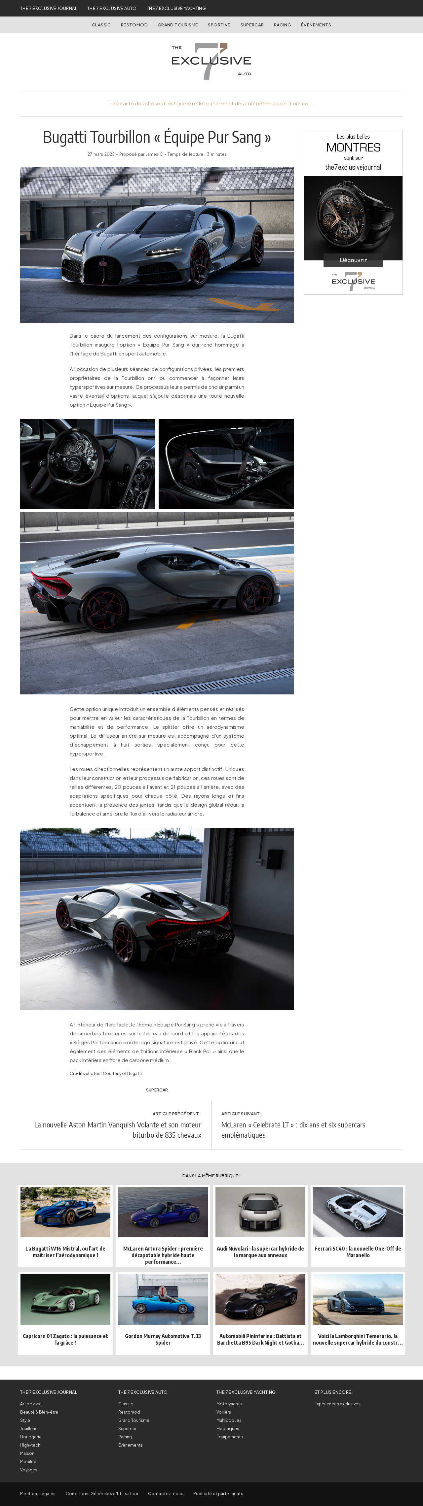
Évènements (316, 24)
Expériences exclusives (338, 1403)
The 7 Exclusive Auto (112, 8)
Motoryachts (229, 1403)
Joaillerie (29, 1428)
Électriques (227, 1428)
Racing (282, 24)
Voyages (28, 1469)
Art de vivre (31, 1403)
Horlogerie (31, 1436)
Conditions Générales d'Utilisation (102, 1493)
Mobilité (28, 1461)
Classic (101, 24)
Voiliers (223, 1412)
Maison (27, 1453)
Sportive (219, 24)
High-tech (30, 1445)
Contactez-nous (165, 1493)
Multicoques (229, 1420)
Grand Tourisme (178, 24)
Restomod (134, 24)
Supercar (252, 24)
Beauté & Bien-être (39, 1412)
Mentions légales (38, 1493)
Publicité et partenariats (218, 1493)
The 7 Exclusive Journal (48, 8)
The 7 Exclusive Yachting (176, 8)
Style (25, 1420)
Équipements (229, 1436)
